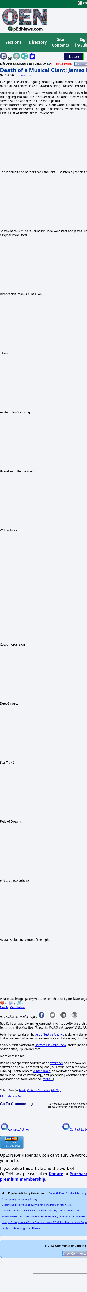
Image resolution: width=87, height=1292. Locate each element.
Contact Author (18, 1129)
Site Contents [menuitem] (60, 42)
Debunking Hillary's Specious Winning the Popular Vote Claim (37, 1204)
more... (48, 1079)
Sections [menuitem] (13, 42)
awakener (56, 1063)
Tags (56, 1090)
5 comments (24, 75)
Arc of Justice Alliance (49, 1035)
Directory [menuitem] (37, 42)
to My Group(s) (10, 1096)
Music (22, 1090)
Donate (56, 1173)
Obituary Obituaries (38, 1090)
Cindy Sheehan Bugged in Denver (21, 1228)
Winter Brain (41, 1071)
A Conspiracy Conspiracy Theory (19, 1199)
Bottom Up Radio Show (50, 1045)
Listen (74, 56)
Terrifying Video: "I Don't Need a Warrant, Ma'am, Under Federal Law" (41, 1210)
